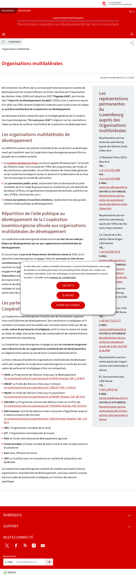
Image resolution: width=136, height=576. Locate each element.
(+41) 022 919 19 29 (109, 251)
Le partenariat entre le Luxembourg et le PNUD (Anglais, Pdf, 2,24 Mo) (44, 378)
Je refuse (68, 295)
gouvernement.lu (8, 10)
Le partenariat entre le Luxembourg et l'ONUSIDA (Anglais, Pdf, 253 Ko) (45, 406)
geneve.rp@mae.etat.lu (112, 260)
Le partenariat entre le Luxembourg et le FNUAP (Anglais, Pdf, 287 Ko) (44, 396)
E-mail (9, 562)
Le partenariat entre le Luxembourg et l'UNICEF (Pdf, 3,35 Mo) (40, 387)
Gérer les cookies (68, 305)
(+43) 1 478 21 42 (108, 389)
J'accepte (68, 285)
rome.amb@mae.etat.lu (112, 329)
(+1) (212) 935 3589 (109, 170)
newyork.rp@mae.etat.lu (113, 187)
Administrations (24, 10)
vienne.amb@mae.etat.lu (113, 398)
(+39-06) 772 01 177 (110, 320)
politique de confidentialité (63, 277)
